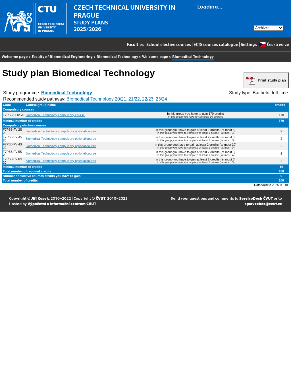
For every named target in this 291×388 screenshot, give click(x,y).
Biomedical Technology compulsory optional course (61, 131)
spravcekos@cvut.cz (263, 203)
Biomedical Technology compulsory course (55, 115)
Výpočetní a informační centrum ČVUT (62, 203)
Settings (249, 44)
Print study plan (272, 80)
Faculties (135, 44)
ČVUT (100, 198)
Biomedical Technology (117, 56)
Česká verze (278, 44)
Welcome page (15, 56)
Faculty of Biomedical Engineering (62, 56)
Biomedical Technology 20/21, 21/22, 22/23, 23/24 (116, 99)
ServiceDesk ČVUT (256, 198)
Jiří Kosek (40, 198)
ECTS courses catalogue (216, 44)
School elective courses (168, 44)
